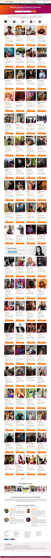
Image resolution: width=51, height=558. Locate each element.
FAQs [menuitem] (5, 533)
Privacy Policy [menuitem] (5, 536)
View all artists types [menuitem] (16, 536)
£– (20, 24)
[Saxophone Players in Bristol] (13, 488)
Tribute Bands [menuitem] (15, 535)
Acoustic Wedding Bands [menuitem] (17, 534)
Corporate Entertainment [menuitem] (27, 533)
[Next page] (30, 478)
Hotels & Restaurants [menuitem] (27, 537)
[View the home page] (9, 2)
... (19, 41)
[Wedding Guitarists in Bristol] (31, 488)
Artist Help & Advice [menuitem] (38, 535)
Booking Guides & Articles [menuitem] (39, 533)
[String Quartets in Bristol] (44, 488)
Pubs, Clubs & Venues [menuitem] (27, 536)
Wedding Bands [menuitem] (16, 533)
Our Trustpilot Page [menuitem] (6, 535)
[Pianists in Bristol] (19, 488)
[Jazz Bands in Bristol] (38, 488)
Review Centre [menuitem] (6, 534)
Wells (24, 501)
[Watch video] (12, 34)
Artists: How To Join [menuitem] (38, 534)
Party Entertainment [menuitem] (27, 534)
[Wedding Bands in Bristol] (7, 488)
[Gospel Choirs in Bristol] (25, 488)
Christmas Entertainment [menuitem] (27, 535)
